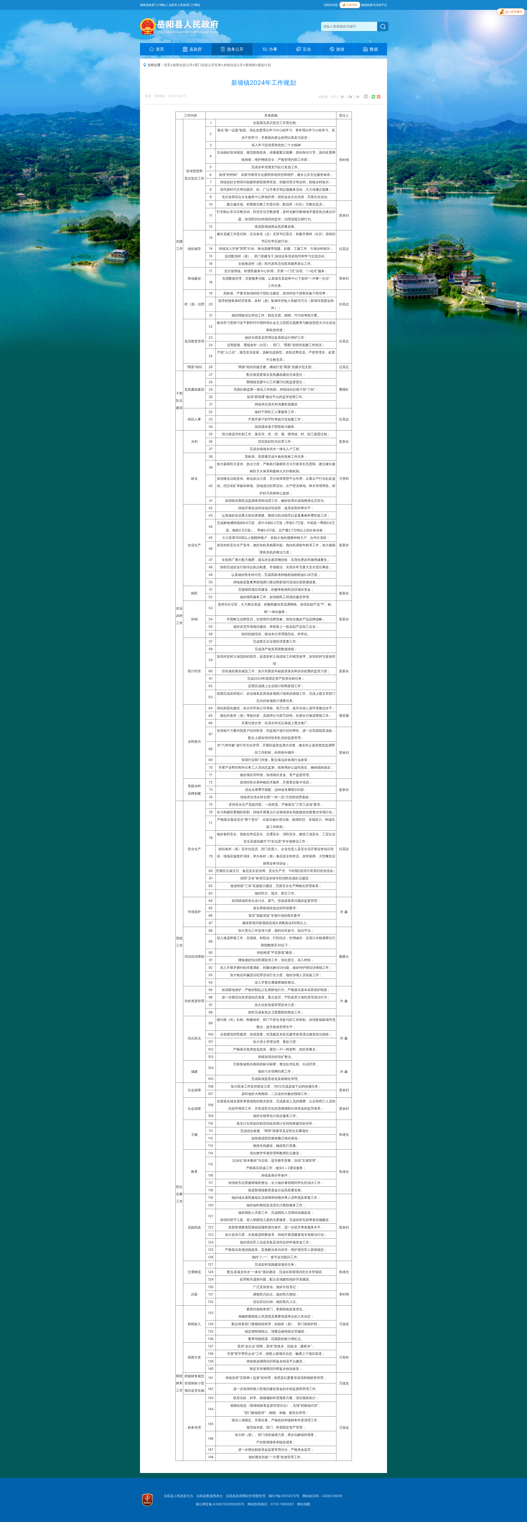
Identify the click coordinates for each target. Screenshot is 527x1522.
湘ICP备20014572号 (283, 1496)
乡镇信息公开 (233, 65)
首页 (167, 65)
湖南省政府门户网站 (153, 5)
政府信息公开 (182, 65)
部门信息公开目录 (208, 65)
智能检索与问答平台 (374, 5)
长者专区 (352, 5)
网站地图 (303, 1504)
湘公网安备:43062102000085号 (220, 1504)
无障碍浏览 (330, 5)
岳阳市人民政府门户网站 (184, 5)
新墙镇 (250, 65)
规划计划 (264, 65)
